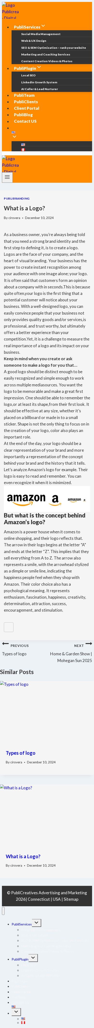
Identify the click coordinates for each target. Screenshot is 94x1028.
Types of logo (15, 650)
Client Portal (26, 108)
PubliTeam (24, 95)
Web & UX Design (33, 41)
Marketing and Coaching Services (45, 54)
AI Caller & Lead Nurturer (39, 89)
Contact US (25, 121)
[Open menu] (7, 177)
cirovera (14, 218)
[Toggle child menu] (36, 923)
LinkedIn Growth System (39, 82)
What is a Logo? (23, 856)
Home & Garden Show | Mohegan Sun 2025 (71, 653)
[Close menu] (3, 911)
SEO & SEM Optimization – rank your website (53, 47)
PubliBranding (17, 198)
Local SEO (28, 75)
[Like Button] (8, 627)
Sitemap (71, 899)
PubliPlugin (20, 959)
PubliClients (26, 101)
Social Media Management (40, 34)
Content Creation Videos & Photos (46, 61)
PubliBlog (23, 114)
